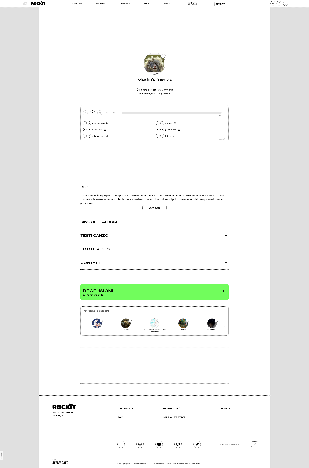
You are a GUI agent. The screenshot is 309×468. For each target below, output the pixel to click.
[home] (38, 3)
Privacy (1, 456)
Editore (54, 460)
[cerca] (279, 3)
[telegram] (197, 444)
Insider (192, 3)
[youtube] (159, 444)
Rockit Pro (220, 3)
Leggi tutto (154, 207)
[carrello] (272, 3)
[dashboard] (285, 3)
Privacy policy (158, 464)
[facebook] (121, 444)
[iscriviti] (254, 444)
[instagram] (140, 444)
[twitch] (178, 444)
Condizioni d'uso (139, 464)
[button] (84, 325)
